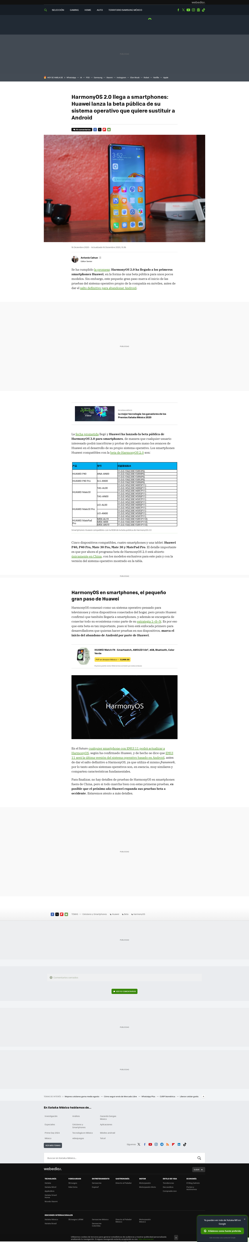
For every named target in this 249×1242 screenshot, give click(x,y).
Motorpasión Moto (147, 1187)
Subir (196, 1169)
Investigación (51, 1116)
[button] (91, 257)
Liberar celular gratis (189, 1096)
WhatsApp (71, 77)
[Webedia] (198, 2)
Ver (126, 991)
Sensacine (96, 1183)
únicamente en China (86, 556)
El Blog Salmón (193, 1183)
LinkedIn (179, 1144)
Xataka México (51, 1219)
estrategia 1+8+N (149, 621)
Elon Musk (134, 77)
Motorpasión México (145, 1220)
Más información (146, 1239)
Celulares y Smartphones (94, 914)
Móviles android (107, 1132)
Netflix (156, 77)
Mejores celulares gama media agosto (82, 1096)
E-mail (109, 129)
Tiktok (203, 10)
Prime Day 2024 (52, 1132)
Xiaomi (109, 77)
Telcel (103, 1138)
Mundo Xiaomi (51, 1201)
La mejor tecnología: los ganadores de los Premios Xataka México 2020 (142, 415)
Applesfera (49, 1191)
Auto (100, 10)
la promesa (102, 269)
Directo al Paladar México (124, 1220)
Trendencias (168, 1183)
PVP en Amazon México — (112, 659)
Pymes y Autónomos (191, 1188)
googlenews (198, 10)
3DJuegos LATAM (75, 1219)
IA (81, 77)
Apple (165, 77)
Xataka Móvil (50, 1187)
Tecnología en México (82, 1132)
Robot (146, 77)
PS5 (88, 77)
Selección (58, 10)
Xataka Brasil (50, 1223)
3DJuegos (72, 1183)
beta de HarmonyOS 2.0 (127, 452)
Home (88, 10)
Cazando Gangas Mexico (108, 1117)
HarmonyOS (139, 914)
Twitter (183, 10)
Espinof (95, 1187)
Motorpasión (145, 1183)
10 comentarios (83, 129)
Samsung (98, 77)
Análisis (76, 1116)
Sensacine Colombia (96, 1224)
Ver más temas (52, 1145)
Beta (126, 914)
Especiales (50, 1124)
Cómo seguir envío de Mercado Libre (120, 1096)
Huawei (115, 914)
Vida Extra (72, 1187)
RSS (167, 1144)
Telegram (162, 1144)
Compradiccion (170, 1191)
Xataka (48, 1183)
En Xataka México (125, 410)
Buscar (199, 1158)
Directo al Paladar (124, 1183)
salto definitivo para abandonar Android (108, 288)
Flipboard (104, 129)
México (48, 1138)
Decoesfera (168, 1187)
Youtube (188, 10)
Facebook (178, 10)
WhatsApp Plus (149, 1096)
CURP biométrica (168, 1096)
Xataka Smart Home (51, 1196)
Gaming (74, 10)
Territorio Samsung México (125, 10)
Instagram (193, 10)
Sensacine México (100, 1219)
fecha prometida (87, 434)
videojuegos (78, 1138)
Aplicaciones (106, 1124)
